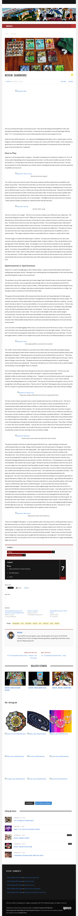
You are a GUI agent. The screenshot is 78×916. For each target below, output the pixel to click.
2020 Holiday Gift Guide (14, 877)
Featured (63, 81)
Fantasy (35, 623)
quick (51, 623)
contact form (22, 913)
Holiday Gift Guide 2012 (32, 877)
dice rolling (28, 623)
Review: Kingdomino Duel (37, 688)
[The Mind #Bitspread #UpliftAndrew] (38, 721)
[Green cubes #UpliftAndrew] (38, 789)
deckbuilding (16, 623)
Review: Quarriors (32, 611)
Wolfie (9, 81)
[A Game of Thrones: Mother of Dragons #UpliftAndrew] (16, 721)
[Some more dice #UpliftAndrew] (16, 744)
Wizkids (57, 623)
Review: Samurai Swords (21, 838)
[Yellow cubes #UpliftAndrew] (16, 766)
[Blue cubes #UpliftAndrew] (61, 789)
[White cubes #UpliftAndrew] (38, 744)
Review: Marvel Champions (61, 688)
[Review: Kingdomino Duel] (39, 679)
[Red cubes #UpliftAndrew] (38, 766)
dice (22, 623)
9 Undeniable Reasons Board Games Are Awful (29, 855)
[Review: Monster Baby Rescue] (15, 679)
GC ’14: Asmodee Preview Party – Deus (53, 655)
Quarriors (45, 623)
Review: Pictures (30, 885)
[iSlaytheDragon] (39, 14)
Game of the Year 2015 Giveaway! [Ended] (27, 829)
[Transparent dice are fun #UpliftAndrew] (61, 721)
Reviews (70, 81)
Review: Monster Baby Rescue (13, 689)
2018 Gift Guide (29, 881)
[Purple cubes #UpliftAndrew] (61, 766)
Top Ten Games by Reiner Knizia (24, 821)
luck (40, 623)
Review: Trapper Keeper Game (23, 847)
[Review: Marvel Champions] (62, 679)
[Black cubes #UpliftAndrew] (61, 744)
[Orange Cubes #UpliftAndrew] (16, 789)
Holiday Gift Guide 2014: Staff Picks (35, 892)
